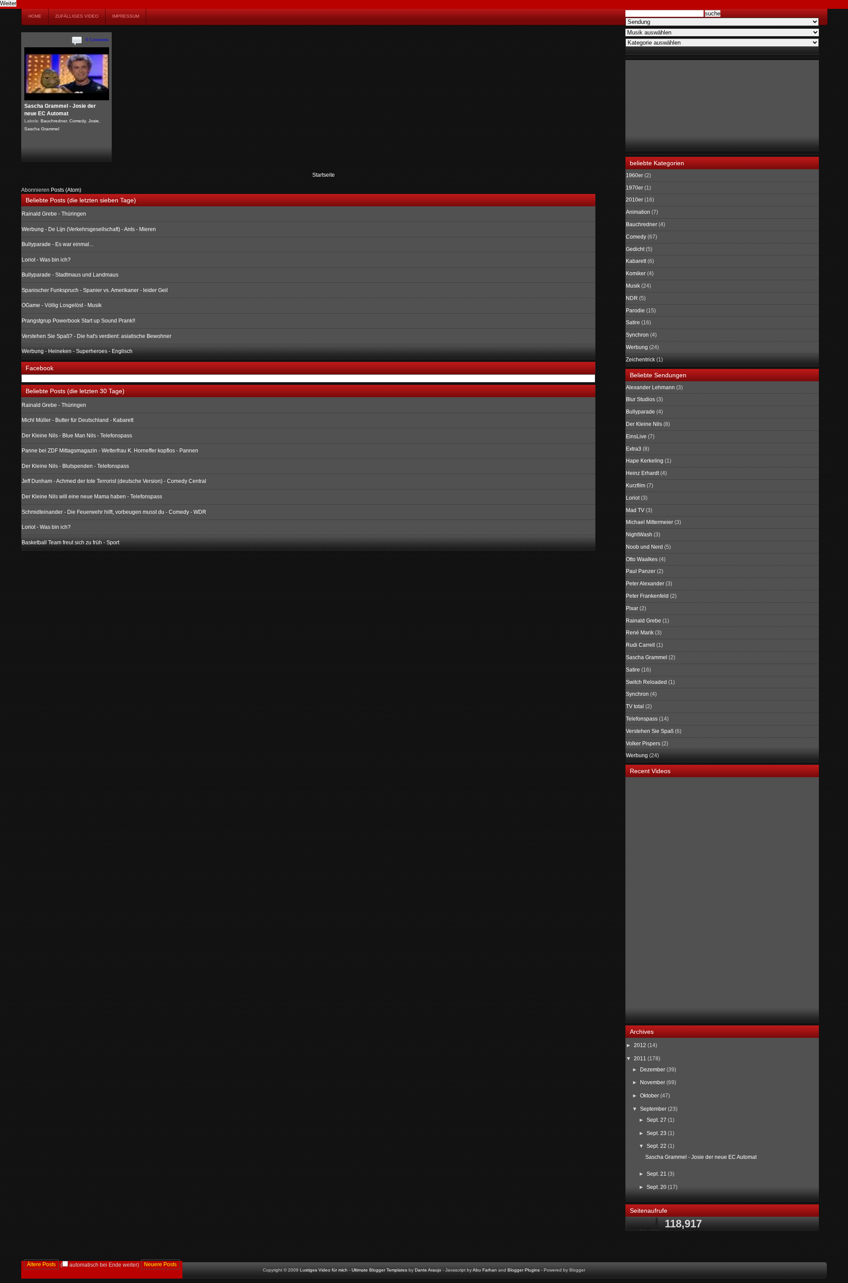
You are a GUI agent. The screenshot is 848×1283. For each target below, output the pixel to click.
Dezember (653, 1070)
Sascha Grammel (41, 128)
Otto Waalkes (642, 559)
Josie (93, 120)
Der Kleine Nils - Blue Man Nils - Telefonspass (77, 436)
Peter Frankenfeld (647, 596)
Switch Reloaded (646, 682)
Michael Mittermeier (649, 522)
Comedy (77, 120)
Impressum (125, 16)
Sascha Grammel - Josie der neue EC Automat (701, 1157)
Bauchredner (54, 120)
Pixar (632, 608)
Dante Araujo (428, 1270)
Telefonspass (642, 719)
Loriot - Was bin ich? (46, 260)
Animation (638, 212)
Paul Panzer (640, 571)
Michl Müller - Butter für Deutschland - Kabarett (77, 420)
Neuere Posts (160, 1264)
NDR (632, 298)
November (653, 1082)
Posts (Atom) (66, 190)
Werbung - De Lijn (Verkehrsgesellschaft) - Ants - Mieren (89, 229)
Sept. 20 (657, 1187)
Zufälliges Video (76, 16)
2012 (640, 1045)
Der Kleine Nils (644, 424)
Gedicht (635, 249)
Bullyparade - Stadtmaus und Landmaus (70, 275)
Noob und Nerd (644, 547)
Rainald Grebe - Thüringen (54, 214)
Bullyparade (640, 412)
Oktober (650, 1096)
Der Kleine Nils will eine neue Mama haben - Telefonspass (92, 496)
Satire (633, 322)
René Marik (640, 633)
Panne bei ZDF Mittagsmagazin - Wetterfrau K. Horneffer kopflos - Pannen (110, 451)
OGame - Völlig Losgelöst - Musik (62, 305)
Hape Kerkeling (644, 461)
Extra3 (633, 449)
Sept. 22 (657, 1146)
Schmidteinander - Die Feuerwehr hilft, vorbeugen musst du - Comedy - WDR (114, 512)
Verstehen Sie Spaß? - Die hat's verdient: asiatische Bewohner (96, 336)
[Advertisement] (670, 105)
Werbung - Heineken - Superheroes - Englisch (77, 351)
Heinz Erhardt (642, 473)
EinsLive (636, 436)
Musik (633, 286)
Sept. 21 (657, 1174)
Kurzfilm (635, 485)
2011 (640, 1058)
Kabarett (636, 261)
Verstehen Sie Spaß (650, 731)
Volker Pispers (643, 743)
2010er (634, 200)
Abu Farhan (485, 1270)
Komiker (636, 273)
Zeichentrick (640, 360)
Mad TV (635, 510)
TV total (635, 706)
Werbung (637, 347)
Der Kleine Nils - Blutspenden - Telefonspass (75, 466)
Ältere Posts (41, 1264)
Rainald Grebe (643, 621)
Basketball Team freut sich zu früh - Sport (70, 542)
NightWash (639, 534)
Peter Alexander (645, 584)
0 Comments (97, 39)
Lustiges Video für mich (324, 1270)
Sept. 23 (657, 1133)
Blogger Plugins (523, 1270)
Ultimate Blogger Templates (379, 1270)
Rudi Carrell (640, 645)
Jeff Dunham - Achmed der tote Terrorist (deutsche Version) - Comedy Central (114, 481)
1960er (634, 175)
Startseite (323, 175)
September (654, 1109)
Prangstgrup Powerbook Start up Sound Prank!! (78, 321)
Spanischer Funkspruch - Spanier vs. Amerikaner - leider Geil (95, 290)
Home (35, 16)
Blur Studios (640, 399)
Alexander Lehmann (650, 387)
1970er (634, 188)
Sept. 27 (657, 1120)
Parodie (635, 310)
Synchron (637, 335)
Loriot (633, 498)
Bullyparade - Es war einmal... (57, 244)
